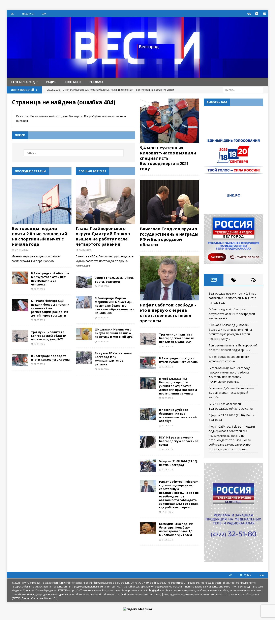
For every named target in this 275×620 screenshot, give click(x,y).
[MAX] (264, 13)
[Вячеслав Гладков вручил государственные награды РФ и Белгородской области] (169, 202)
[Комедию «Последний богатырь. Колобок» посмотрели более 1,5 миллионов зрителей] (148, 528)
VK (12, 13)
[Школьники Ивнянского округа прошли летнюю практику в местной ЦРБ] (84, 334)
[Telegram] (256, 13)
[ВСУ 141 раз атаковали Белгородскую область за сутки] (148, 442)
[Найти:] (243, 89)
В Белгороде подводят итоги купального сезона (50, 357)
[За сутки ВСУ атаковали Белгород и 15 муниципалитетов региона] (84, 357)
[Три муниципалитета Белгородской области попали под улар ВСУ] (20, 336)
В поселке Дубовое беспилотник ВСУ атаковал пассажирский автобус (178, 415)
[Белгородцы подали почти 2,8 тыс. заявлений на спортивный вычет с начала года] (41, 201)
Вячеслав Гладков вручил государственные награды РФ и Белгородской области (169, 236)
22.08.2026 (21, 250)
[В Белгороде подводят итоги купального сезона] (20, 360)
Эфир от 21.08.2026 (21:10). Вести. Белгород (178, 463)
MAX (43, 13)
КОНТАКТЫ (73, 82)
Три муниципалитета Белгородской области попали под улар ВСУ (48, 335)
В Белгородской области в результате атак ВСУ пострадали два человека (50, 278)
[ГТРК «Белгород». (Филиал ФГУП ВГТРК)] (137, 75)
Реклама (96, 82)
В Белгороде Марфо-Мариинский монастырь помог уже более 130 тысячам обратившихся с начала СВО (114, 305)
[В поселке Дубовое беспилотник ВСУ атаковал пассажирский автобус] (148, 414)
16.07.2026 (85, 250)
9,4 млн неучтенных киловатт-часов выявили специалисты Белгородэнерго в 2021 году (168, 158)
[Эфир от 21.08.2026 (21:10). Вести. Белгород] (148, 465)
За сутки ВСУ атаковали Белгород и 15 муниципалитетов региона (113, 358)
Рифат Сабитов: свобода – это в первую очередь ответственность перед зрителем (168, 312)
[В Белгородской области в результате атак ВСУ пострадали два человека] (20, 278)
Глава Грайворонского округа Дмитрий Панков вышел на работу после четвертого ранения (103, 236)
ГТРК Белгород (23, 82)
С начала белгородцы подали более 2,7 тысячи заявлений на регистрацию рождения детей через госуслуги (50, 308)
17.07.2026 (103, 317)
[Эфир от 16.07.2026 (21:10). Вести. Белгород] (84, 282)
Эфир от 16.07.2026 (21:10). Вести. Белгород (114, 279)
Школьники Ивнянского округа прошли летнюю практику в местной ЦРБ (114, 333)
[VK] (248, 13)
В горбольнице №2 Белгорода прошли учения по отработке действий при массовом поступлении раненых (178, 386)
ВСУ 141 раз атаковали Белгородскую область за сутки (178, 441)
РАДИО (51, 82)
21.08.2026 (167, 469)
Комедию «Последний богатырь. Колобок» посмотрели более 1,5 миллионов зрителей (176, 529)
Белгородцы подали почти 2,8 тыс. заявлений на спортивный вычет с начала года (39, 236)
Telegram (27, 13)
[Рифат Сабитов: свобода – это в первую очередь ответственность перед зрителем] (169, 278)
